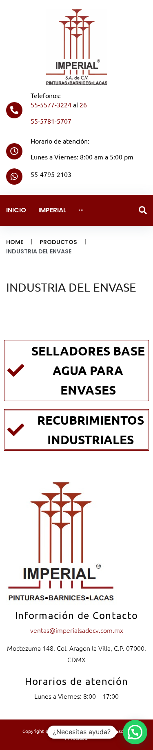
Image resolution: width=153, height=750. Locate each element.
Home (14, 242)
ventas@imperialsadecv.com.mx (76, 630)
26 (83, 104)
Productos (58, 242)
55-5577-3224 (51, 104)
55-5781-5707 (51, 121)
